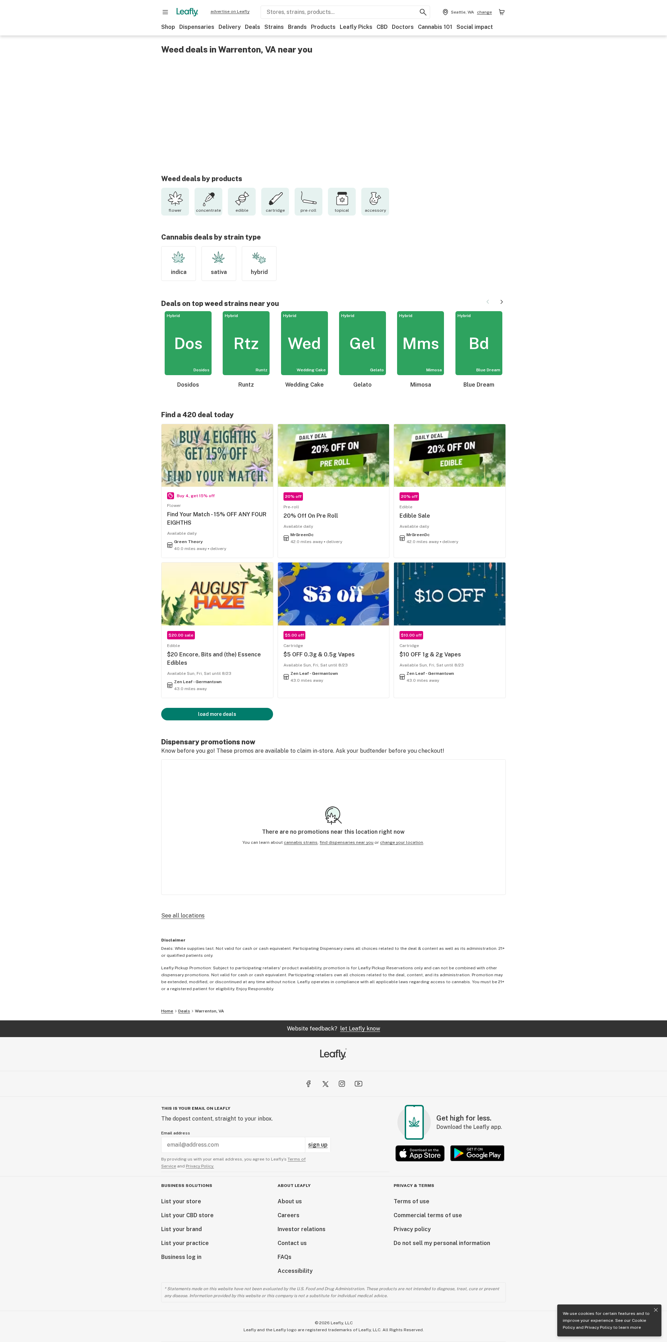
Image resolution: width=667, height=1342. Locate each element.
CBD (382, 27)
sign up (318, 1144)
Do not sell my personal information (442, 1243)
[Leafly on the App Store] (420, 1153)
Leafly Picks (356, 27)
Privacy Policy (598, 1327)
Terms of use (411, 1201)
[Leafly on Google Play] (477, 1153)
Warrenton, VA (209, 1011)
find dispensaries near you (346, 842)
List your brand (181, 1229)
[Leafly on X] (325, 1084)
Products (323, 27)
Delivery (230, 27)
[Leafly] (187, 12)
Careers (288, 1215)
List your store (181, 1201)
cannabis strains (301, 842)
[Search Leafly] (423, 12)
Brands (297, 27)
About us (290, 1201)
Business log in (181, 1257)
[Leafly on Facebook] (308, 1083)
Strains (274, 27)
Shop (168, 27)
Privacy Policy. (200, 1166)
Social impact (474, 27)
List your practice (185, 1243)
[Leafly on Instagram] (342, 1084)
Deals (252, 27)
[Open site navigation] (165, 12)
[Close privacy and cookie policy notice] (656, 1310)
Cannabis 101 (435, 27)
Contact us (292, 1243)
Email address (175, 1133)
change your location (401, 842)
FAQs (284, 1257)
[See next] (501, 302)
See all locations (183, 915)
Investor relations (302, 1229)
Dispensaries (196, 27)
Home (167, 1011)
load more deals (217, 714)
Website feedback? (333, 1028)
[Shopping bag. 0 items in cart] (501, 12)
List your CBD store (187, 1215)
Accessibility (295, 1271)
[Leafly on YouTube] (358, 1084)
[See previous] (488, 302)
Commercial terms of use (428, 1215)
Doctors (403, 27)
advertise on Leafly (230, 11)
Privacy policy (412, 1229)
